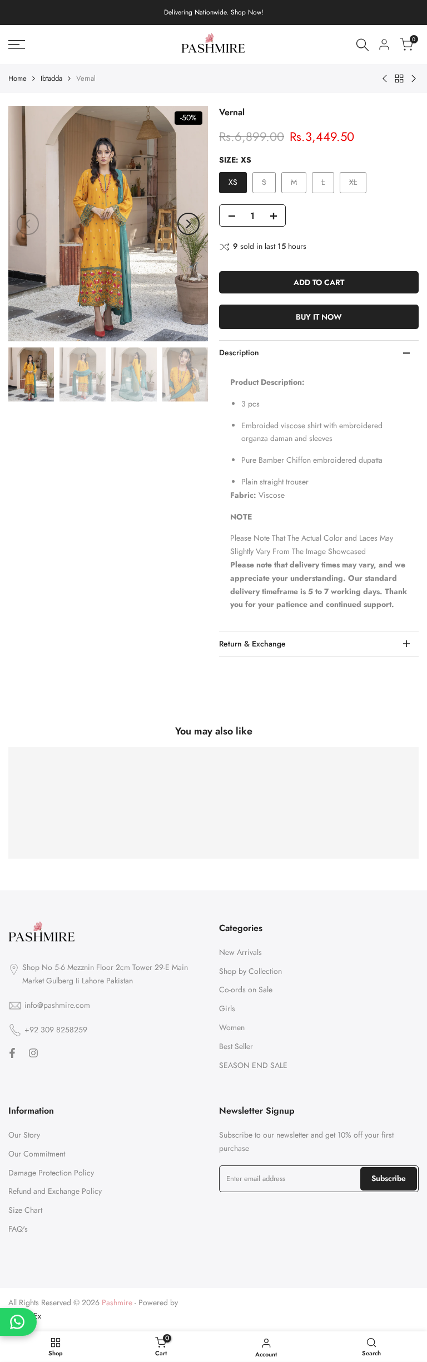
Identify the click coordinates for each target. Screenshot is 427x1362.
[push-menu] (16, 44)
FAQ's (18, 1228)
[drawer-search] (362, 44)
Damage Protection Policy (51, 1172)
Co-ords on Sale (245, 989)
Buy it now (319, 316)
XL (357, 184)
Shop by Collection (250, 971)
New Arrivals (240, 952)
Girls (227, 1008)
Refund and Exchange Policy (55, 1191)
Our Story (24, 1134)
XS (233, 182)
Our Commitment (36, 1153)
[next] (188, 224)
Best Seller (236, 1046)
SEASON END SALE (253, 1065)
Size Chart (25, 1210)
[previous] (28, 224)
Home (17, 78)
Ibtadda (51, 78)
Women (232, 1027)
